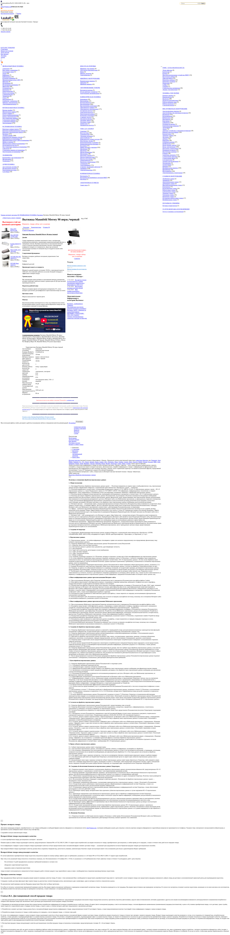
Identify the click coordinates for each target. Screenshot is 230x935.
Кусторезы (83, 146)
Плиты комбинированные (11, 115)
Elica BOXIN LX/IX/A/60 (14, 235)
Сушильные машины (9, 121)
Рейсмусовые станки (169, 190)
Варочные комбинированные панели (14, 130)
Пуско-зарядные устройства (88, 92)
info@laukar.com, (92, 828)
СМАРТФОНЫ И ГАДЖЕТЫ (89, 182)
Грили (4, 73)
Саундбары (6, 171)
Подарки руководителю (170, 205)
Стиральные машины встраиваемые (14, 150)
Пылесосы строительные (88, 162)
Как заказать (4, 54)
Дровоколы (166, 180)
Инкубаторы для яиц (86, 141)
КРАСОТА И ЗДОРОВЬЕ (88, 66)
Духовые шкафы (8, 135)
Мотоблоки (83, 149)
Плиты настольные (8, 93)
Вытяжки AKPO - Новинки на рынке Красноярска (76, 311)
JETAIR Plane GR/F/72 (14, 264)
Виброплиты (166, 117)
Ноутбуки (83, 179)
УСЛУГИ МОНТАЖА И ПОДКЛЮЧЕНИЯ (176, 209)
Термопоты (6, 96)
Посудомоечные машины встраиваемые (15, 147)
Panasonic (154, 460)
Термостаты (84, 123)
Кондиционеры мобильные (88, 106)
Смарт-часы (84, 185)
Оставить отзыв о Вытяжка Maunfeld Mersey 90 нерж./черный (38, 417)
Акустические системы (10, 167)
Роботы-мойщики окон (170, 102)
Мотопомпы (84, 154)
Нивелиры (166, 140)
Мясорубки (6, 86)
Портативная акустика (9, 170)
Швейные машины (86, 84)
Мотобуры (83, 150)
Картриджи (166, 72)
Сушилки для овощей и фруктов (90, 167)
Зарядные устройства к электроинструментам (177, 130)
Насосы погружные (86, 158)
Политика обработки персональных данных (82, 475)
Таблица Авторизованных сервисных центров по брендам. (77, 317)
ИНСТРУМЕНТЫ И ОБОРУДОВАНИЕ (175, 108)
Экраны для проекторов (170, 89)
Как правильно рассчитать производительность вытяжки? (76, 307)
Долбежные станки (168, 178)
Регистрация (72, 438)
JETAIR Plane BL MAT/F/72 (15, 257)
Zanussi (145, 462)
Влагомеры (166, 121)
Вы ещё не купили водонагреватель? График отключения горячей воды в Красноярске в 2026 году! (76, 282)
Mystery (108, 463)
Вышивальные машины (87, 81)
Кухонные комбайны (9, 78)
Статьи (76, 433)
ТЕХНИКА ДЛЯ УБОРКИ (171, 93)
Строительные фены (169, 158)
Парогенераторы (8, 91)
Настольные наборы (169, 76)
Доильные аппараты (86, 136)
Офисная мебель (168, 78)
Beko (130, 462)
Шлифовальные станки (170, 200)
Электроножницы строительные (172, 173)
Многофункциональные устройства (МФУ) (176, 75)
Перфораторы (167, 143)
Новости (76, 430)
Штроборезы (166, 169)
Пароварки (6, 89)
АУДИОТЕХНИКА (9, 164)
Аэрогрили (6, 68)
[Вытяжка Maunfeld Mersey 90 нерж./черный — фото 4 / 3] (74, 244)
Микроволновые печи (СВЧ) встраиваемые (16, 140)
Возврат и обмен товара (76, 444)
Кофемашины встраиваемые (11, 139)
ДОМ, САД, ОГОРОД (87, 128)
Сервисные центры (80, 427)
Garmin (128, 463)
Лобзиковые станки (169, 183)
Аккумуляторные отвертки (171, 111)
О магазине (4, 49)
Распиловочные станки (170, 188)
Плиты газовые (7, 113)
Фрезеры (165, 166)
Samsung (76, 462)
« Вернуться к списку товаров (11, 218)
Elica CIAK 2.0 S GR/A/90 (15, 250)
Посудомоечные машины (10, 118)
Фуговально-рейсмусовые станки (173, 198)
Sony (159, 460)
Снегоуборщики (85, 165)
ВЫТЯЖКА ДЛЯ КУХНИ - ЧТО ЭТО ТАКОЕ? (75, 314)
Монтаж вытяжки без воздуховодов (77, 269)
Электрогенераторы (86, 170)
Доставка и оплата (74, 443)
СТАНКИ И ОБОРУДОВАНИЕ (172, 176)
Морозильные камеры (9, 112)
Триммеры (83, 168)
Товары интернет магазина (9, 215)
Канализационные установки (89, 142)
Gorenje (126, 462)
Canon (119, 463)
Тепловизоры (167, 163)
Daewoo (135, 462)
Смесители (6, 148)
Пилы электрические (169, 147)
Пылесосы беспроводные (170, 100)
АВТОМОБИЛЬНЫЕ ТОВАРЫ (90, 87)
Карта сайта (76, 457)
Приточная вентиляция (87, 114)
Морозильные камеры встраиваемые (14, 143)
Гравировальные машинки (171, 126)
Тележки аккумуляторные (170, 161)
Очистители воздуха (86, 112)
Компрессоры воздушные (170, 132)
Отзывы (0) (46, 227)
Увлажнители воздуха (87, 125)
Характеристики (36, 227)
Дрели (164, 129)
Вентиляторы (84, 101)
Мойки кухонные (8, 142)
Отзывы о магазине (80, 428)
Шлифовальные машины (170, 168)
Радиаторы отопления (87, 115)
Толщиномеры (167, 164)
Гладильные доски (8, 72)
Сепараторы (84, 163)
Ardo (158, 462)
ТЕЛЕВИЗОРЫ (7, 155)
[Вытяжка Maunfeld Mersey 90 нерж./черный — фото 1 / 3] (74, 239)
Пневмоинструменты (169, 150)
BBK (155, 462)
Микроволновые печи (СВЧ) (11, 80)
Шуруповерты (167, 171)
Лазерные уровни (168, 135)
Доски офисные (167, 70)
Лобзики (165, 139)
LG (80, 462)
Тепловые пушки (85, 122)
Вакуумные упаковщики (10, 70)
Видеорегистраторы (86, 90)
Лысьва (92, 463)
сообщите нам (70, 400)
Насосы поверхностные (87, 157)
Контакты (75, 451)
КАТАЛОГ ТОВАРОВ (8, 47)
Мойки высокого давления (88, 147)
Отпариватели (7, 88)
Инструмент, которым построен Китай (75, 287)
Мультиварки (7, 83)
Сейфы (165, 85)
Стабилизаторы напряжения (171, 88)
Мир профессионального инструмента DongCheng (74, 291)
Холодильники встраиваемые (12, 151)
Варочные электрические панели (13, 132)
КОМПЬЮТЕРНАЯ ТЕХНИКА (90, 173)
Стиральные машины (9, 120)
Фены (82, 72)
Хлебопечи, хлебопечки (10, 101)
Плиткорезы (166, 187)
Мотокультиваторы (86, 152)
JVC (83, 462)
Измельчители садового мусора (89, 139)
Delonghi (98, 463)
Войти (19, 13)
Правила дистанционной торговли (77, 454)
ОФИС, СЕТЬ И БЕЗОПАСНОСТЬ (173, 67)
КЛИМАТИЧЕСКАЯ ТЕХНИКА (90, 97)
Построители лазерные (170, 151)
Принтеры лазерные (169, 80)
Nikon (123, 463)
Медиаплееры (7, 159)
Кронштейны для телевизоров (12, 157)
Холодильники (7, 123)
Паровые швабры (168, 95)
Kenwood (114, 463)
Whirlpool (71, 463)
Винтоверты (166, 119)
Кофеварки (6, 75)
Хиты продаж (5, 52)
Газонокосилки (84, 134)
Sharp (116, 462)
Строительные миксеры (170, 156)
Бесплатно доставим (7, 10)
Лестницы (166, 137)
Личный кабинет (74, 439)
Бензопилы (166, 114)
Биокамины (83, 99)
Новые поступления (7, 51)
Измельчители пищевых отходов (13, 137)
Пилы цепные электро (169, 145)
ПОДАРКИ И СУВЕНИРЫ (171, 203)
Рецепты (76, 432)
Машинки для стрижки (87, 68)
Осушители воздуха (86, 110)
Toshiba (121, 462)
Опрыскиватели (85, 160)
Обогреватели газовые (87, 107)
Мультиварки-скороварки (10, 85)
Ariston (101, 462)
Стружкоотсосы (167, 160)
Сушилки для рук (85, 117)
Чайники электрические (10, 102)
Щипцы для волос (85, 73)
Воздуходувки (84, 133)
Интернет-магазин (74, 460)
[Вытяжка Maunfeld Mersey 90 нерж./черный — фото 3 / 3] (69, 244)
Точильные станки (168, 195)
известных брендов (142, 460)
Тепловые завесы (85, 120)
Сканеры (165, 86)
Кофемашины (7, 76)
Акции (3, 57)
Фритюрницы (7, 99)
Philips (71, 462)
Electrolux (111, 462)
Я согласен (79, 421)
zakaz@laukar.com (6, 6)
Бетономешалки (167, 116)
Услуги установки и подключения (173, 211)
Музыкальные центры (9, 168)
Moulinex (86, 463)
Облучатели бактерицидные (89, 70)
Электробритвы (85, 75)
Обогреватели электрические (89, 109)
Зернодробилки (85, 137)
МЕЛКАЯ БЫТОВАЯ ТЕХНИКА (13, 66)
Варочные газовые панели (11, 129)
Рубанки (165, 153)
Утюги (5, 98)
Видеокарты (84, 176)
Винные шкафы (7, 110)
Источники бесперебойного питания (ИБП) (93, 177)
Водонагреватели (85, 102)
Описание (26, 227)
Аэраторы (83, 131)
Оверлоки (83, 82)
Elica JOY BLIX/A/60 (13, 229)
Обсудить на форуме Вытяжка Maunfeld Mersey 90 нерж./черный (38, 418)
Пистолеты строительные (170, 148)
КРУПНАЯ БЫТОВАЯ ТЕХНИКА (13, 107)
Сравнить (77, 258)
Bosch (87, 462)
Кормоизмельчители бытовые (89, 144)
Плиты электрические (9, 116)
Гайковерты (166, 122)
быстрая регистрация (7, 13)
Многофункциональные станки (172, 185)
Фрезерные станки (168, 196)
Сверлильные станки (169, 191)
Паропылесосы (167, 97)
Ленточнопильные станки (171, 182)
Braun (103, 463)
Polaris (77, 463)
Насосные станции (86, 155)
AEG (105, 462)
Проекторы (166, 83)
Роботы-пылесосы (168, 103)
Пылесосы (166, 99)
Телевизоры (6, 161)
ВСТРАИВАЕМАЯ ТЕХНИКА (12, 126)
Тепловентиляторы (86, 119)
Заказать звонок (5, 31)
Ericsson (150, 462)
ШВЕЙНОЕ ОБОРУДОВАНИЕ (90, 78)
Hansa (97, 462)
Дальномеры (166, 127)
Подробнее (72, 423)
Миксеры (5, 81)
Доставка (3, 55)
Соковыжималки (8, 94)
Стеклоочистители (168, 105)
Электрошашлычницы (9, 104)
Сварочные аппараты (169, 155)
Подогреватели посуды (10, 145)
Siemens (92, 462)
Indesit (140, 462)
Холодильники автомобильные (89, 93)
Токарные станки (168, 193)
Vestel (81, 463)
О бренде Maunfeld (28, 230)
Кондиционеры (85, 104)
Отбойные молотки (168, 142)
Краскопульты (167, 134)
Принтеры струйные (169, 81)
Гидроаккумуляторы (169, 124)
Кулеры (165, 73)
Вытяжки (5, 134)
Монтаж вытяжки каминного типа (76, 265)
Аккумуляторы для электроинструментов (175, 113)
